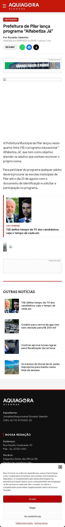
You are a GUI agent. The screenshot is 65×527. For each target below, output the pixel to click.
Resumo (10, 47)
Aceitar (32, 499)
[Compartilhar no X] (36, 47)
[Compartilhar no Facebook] (29, 47)
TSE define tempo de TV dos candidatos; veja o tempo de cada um (32, 231)
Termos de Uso (41, 523)
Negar (32, 507)
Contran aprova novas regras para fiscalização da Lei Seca (38, 347)
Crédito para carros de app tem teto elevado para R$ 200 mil (40, 326)
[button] (60, 467)
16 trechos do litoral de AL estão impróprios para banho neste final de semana (40, 367)
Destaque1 (11, 19)
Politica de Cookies (24, 523)
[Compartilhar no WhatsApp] (22, 47)
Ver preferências (32, 516)
